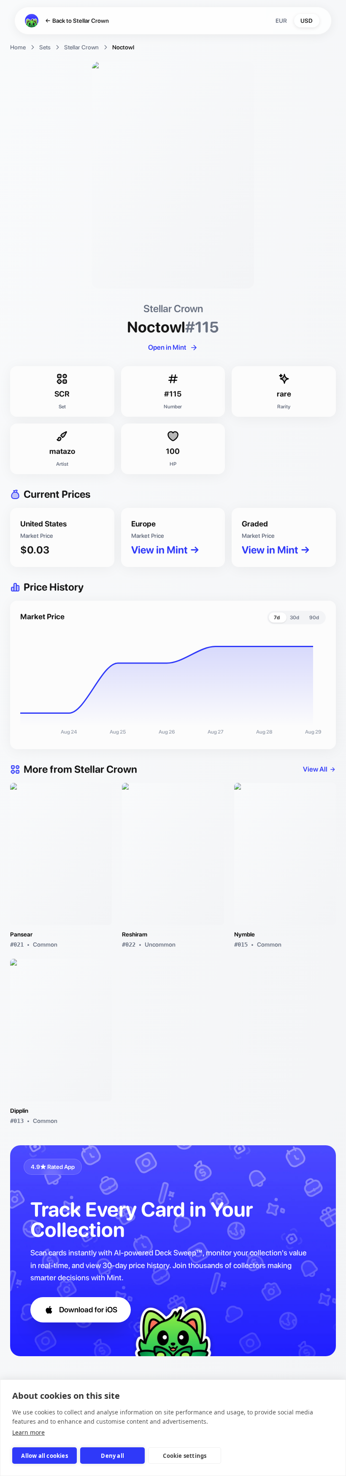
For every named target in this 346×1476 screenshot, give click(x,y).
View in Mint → (165, 550)
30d (294, 618)
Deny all (112, 1456)
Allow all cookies (44, 1456)
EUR (281, 20)
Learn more (28, 1432)
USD (306, 20)
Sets (45, 47)
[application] (173, 685)
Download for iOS (88, 1309)
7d (277, 618)
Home (18, 47)
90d (314, 618)
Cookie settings (184, 1456)
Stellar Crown (81, 47)
